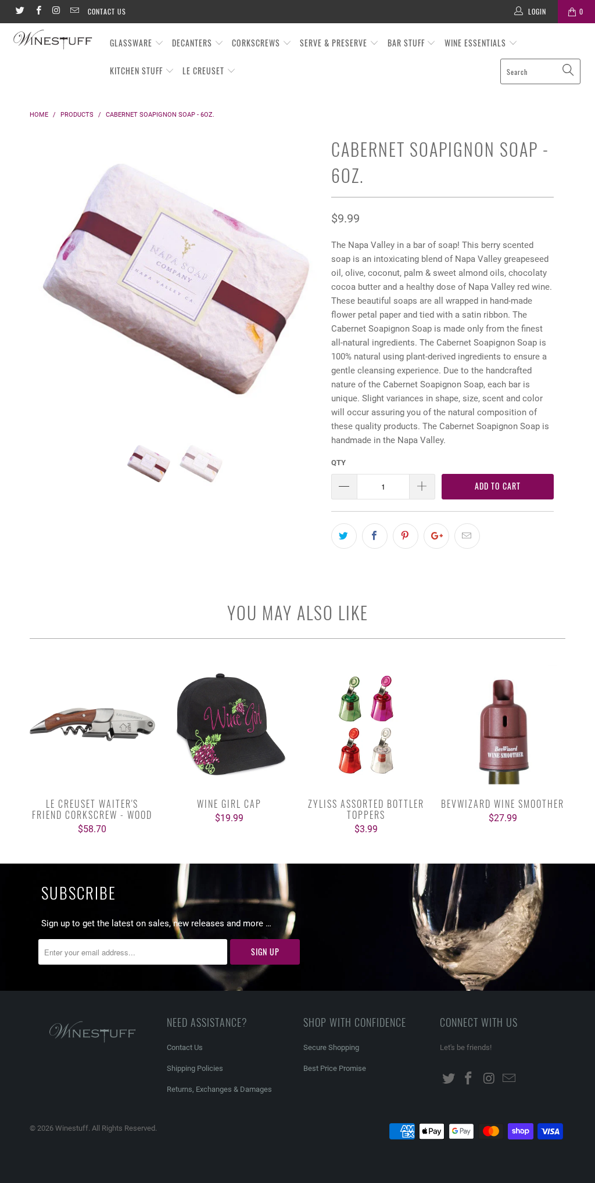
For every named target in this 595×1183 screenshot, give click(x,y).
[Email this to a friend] (467, 536)
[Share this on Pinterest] (405, 536)
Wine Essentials (476, 43)
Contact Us (107, 11)
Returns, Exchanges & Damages (219, 1089)
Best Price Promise (334, 1068)
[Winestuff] (53, 40)
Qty (338, 462)
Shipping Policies (195, 1068)
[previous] (45, 287)
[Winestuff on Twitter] (19, 12)
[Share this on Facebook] (375, 536)
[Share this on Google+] (436, 536)
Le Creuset (204, 70)
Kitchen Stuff (137, 70)
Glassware (132, 43)
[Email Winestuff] (74, 12)
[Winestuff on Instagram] (56, 12)
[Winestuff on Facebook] (37, 12)
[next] (304, 287)
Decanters (193, 43)
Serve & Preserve (335, 43)
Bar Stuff (407, 43)
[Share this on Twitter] (344, 536)
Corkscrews (257, 43)
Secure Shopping (331, 1047)
